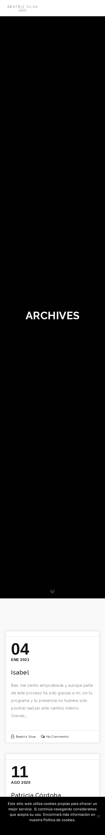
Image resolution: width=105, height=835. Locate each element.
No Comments (57, 737)
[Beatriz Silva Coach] (22, 8)
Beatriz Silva (26, 737)
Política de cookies (57, 827)
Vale (35, 827)
